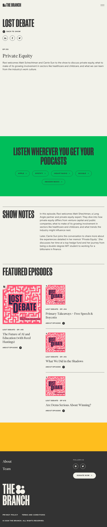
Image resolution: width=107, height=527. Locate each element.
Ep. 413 (63, 357)
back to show (14, 32)
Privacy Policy (10, 515)
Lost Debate (9, 330)
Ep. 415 (20, 330)
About (7, 461)
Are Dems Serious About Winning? (68, 405)
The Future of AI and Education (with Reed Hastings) (17, 338)
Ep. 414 (63, 309)
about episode (10, 348)
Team (7, 469)
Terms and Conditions (33, 515)
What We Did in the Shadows (64, 361)
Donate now (83, 475)
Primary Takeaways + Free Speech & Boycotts (69, 315)
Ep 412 (63, 401)
